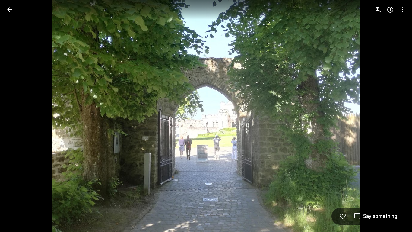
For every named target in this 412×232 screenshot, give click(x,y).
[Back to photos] (9, 9)
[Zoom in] (378, 10)
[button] (16, 116)
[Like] (342, 216)
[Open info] (390, 10)
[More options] (402, 10)
